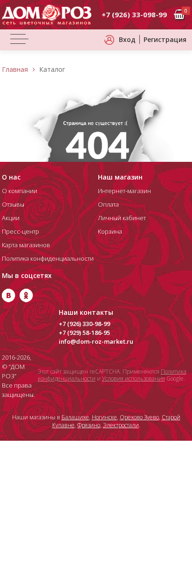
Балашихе (75, 417)
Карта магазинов (26, 245)
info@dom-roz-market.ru (96, 341)
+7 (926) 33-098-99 (134, 14)
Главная (15, 69)
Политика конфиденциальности (48, 258)
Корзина (110, 231)
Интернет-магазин (124, 191)
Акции (11, 218)
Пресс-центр (20, 231)
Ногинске (104, 417)
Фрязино (88, 425)
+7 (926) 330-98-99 (84, 323)
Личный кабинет (122, 218)
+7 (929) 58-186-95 (84, 332)
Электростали (121, 425)
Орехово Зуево (139, 417)
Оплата (108, 204)
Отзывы (13, 204)
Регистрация (165, 39)
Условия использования (133, 378)
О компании (19, 191)
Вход (127, 39)
